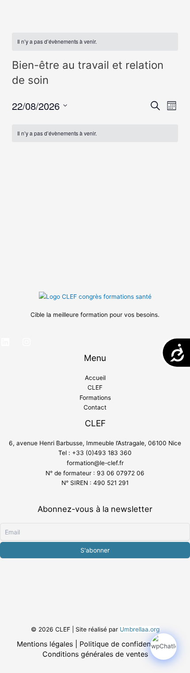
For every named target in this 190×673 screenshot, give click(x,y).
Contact (95, 407)
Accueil (95, 377)
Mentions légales (45, 643)
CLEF (95, 387)
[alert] (95, 42)
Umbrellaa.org (140, 629)
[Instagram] (26, 342)
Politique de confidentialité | (127, 643)
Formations (95, 397)
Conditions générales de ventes (95, 654)
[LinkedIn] (5, 342)
